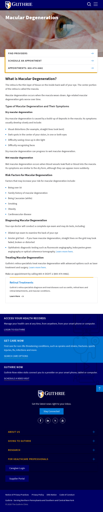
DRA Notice (52, 494)
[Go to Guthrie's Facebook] (40, 420)
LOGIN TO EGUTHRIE (14, 329)
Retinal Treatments (21, 282)
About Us (14, 431)
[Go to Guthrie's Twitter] (55, 420)
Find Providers (17, 53)
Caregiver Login (17, 468)
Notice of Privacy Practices (17, 494)
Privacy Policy (38, 494)
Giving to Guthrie (19, 440)
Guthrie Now (13, 367)
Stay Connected (52, 411)
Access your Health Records (25, 318)
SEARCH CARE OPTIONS (16, 356)
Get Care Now (14, 340)
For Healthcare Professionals (28, 459)
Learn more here (64, 251)
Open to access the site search (89, 4)
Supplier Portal (17, 478)
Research (14, 450)
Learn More (15, 296)
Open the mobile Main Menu (96, 4)
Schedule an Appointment (25, 60)
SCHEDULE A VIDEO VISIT (16, 378)
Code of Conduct (66, 494)
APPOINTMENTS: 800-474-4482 (25, 68)
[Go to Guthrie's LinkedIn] (48, 420)
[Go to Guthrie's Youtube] (62, 420)
